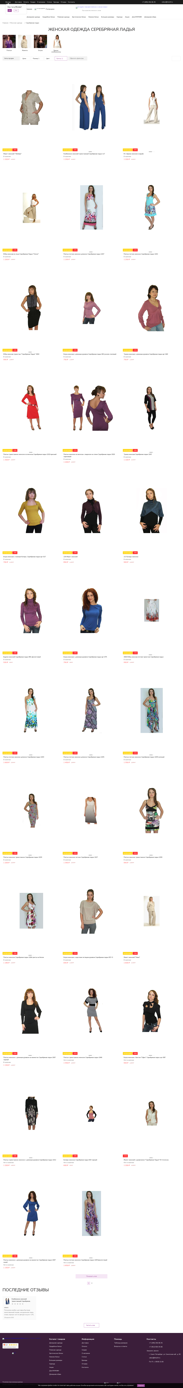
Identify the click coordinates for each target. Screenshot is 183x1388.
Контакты (71, 2)
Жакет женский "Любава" (12, 154)
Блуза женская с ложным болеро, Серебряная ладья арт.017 (24, 557)
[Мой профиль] (165, 9)
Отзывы (63, 2)
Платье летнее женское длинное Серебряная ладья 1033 (23, 757)
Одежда (119, 17)
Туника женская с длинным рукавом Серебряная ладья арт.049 (146, 354)
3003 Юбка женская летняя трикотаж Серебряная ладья (143, 657)
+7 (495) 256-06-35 (148, 2)
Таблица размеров (120, 1343)
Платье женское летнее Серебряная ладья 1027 (81, 857)
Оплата (26, 2)
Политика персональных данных (13, 1382)
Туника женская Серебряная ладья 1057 (138, 454)
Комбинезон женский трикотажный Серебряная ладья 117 (84, 154)
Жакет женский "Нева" (132, 957)
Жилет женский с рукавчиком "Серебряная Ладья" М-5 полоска (146, 1160)
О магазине (41, 2)
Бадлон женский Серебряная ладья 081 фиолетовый (22, 657)
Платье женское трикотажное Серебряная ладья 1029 (22, 857)
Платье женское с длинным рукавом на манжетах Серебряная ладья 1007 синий (29, 1261)
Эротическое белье (79, 17)
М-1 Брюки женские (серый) (133, 154)
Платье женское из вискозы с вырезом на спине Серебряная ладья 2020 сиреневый (89, 455)
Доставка (18, 2)
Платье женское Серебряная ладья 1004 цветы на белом (23, 957)
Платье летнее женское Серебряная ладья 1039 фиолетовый (85, 1260)
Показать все (91, 1276)
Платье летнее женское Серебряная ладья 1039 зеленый (144, 757)
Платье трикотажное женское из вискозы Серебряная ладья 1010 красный (29, 454)
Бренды (56, 2)
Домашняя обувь (150, 17)
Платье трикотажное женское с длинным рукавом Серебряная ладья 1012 (29, 1160)
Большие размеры (107, 17)
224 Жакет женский (71, 557)
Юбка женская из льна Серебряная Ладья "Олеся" (21, 254)
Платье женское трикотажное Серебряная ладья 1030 (143, 857)
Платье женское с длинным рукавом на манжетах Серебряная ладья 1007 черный (29, 1058)
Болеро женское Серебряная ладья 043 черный (80, 1160)
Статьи (49, 2)
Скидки (32, 2)
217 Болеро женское (131, 557)
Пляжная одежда (63, 17)
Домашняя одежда (33, 17)
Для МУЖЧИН (137, 17)
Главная (5, 23)
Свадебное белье (48, 17)
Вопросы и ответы (120, 1346)
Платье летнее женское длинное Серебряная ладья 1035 (84, 757)
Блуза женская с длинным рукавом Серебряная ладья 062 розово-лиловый (90, 354)
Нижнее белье (93, 17)
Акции (127, 17)
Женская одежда (16, 23)
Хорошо (141, 1386)
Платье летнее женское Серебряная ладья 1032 (141, 254)
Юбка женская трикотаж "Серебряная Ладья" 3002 (21, 354)
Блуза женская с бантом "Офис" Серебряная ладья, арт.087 (145, 1057)
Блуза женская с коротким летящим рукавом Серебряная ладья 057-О (88, 957)
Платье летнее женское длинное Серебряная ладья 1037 (84, 254)
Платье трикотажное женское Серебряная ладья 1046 (83, 1057)
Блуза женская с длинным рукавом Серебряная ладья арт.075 (85, 657)
